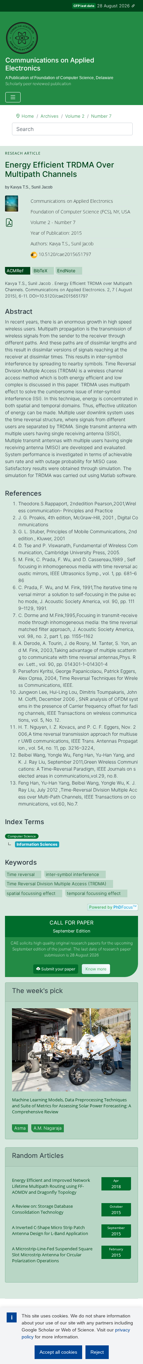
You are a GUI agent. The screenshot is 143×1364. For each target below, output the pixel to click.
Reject (97, 1352)
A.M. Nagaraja (48, 1128)
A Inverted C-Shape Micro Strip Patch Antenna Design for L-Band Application (50, 1230)
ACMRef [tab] (15, 270)
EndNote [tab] (66, 270)
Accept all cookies (58, 1352)
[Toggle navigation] (13, 97)
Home (28, 116)
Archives (50, 116)
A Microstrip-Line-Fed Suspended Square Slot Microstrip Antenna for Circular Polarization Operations (52, 1255)
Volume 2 (74, 116)
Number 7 (101, 116)
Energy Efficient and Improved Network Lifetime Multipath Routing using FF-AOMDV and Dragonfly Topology (51, 1186)
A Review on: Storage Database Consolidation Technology (42, 1209)
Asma (20, 1128)
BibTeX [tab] (40, 270)
